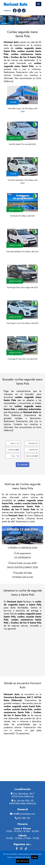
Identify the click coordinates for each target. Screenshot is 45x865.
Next (42, 21)
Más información (22, 861)
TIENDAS (7, 10)
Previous (3, 21)
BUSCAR (24, 464)
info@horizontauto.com (24, 813)
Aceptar (34, 857)
